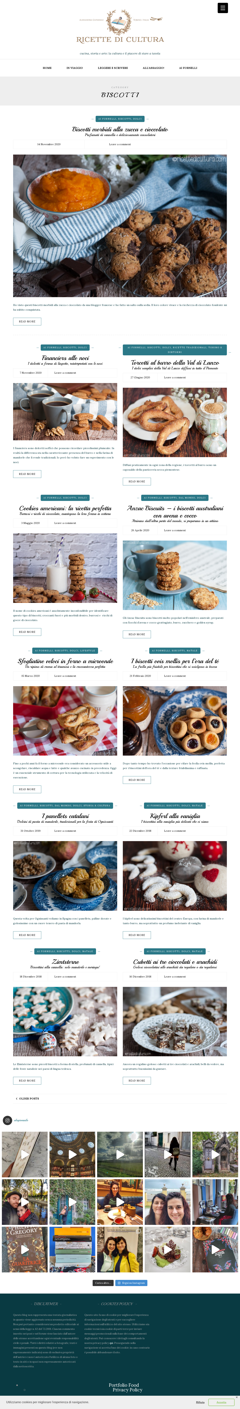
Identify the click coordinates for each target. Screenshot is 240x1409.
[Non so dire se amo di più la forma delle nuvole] (120, 1154)
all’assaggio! (153, 68)
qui (111, 1343)
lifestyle (87, 650)
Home (47, 68)
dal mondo (187, 497)
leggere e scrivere (113, 68)
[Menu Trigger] (223, 8)
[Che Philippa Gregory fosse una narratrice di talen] (25, 1249)
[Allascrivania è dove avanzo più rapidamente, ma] (215, 1202)
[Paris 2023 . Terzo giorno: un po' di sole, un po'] (25, 1202)
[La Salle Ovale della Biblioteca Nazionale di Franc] (72, 1154)
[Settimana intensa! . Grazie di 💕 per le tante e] (120, 1249)
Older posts (29, 1098)
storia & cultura (97, 805)
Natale (192, 650)
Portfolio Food (124, 1385)
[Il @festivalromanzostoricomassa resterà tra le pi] (167, 1202)
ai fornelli (188, 68)
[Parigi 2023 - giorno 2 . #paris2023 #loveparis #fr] (72, 1202)
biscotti (124, 119)
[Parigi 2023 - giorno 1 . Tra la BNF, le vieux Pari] (120, 1202)
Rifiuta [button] (200, 1402)
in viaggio (75, 68)
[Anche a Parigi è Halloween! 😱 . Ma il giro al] (215, 1154)
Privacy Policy (127, 1390)
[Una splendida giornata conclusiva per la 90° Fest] (167, 1249)
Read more (27, 321)
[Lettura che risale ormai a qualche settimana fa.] (25, 1154)
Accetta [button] (221, 1402)
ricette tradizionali (189, 347)
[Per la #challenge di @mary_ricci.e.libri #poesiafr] (72, 1249)
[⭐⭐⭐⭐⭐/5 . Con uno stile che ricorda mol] (215, 1249)
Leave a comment (120, 144)
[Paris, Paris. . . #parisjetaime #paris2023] (167, 1154)
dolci (137, 119)
